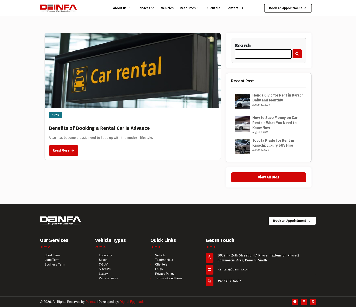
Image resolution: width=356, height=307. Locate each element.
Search (243, 45)
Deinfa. (90, 302)
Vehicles (167, 8)
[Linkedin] (313, 302)
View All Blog (269, 177)
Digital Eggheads (132, 302)
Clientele (213, 8)
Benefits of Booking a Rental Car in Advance (99, 128)
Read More (61, 150)
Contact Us (234, 8)
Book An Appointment (285, 8)
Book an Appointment (289, 221)
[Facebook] (295, 302)
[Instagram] (304, 302)
